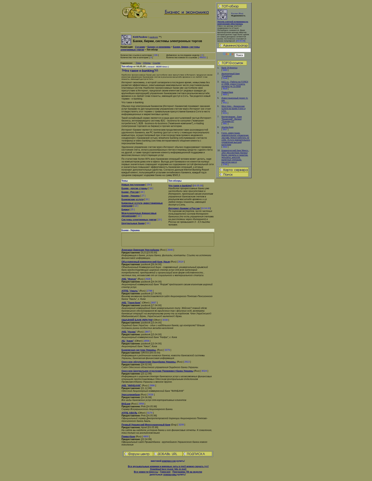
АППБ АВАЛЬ (129, 413)
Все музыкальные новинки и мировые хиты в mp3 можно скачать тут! (168, 466)
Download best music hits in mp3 (168, 469)
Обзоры (147, 63)
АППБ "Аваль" (130, 290)
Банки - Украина (130, 195)
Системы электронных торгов (138, 219)
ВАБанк (125, 403)
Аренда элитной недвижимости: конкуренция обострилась (232, 23)
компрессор (169, 461)
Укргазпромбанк (130, 394)
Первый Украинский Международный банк (145, 424)
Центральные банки (133, 223)
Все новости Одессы (146, 472)
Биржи (125, 209)
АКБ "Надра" (129, 331)
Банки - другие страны (134, 188)
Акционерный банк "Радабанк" (230, 74)
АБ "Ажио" (127, 341)
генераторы (170, 474)
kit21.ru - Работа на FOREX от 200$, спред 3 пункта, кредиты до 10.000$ (234, 84)
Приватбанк (227, 92)
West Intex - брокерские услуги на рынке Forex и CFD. (233, 108)
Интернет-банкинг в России (184, 208)
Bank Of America (229, 68)
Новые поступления (133, 184)
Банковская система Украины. (138, 350)
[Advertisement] (233, 240)
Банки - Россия (130, 192)
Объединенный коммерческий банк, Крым (145, 261)
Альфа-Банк (227, 127)
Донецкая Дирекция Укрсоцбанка (140, 250)
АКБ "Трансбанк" (131, 302)
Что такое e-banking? (180, 185)
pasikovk (153, 37)
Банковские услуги (132, 199)
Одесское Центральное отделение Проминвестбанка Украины (157, 371)
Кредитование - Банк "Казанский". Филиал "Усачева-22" (231, 118)
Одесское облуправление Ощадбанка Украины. (148, 362)
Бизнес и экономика (158, 47)
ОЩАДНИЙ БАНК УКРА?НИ (137, 320)
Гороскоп (165, 472)
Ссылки (156, 63)
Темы (138, 63)
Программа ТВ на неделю (187, 472)
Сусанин (140, 47)
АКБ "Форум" (129, 279)
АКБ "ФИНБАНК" (131, 385)
